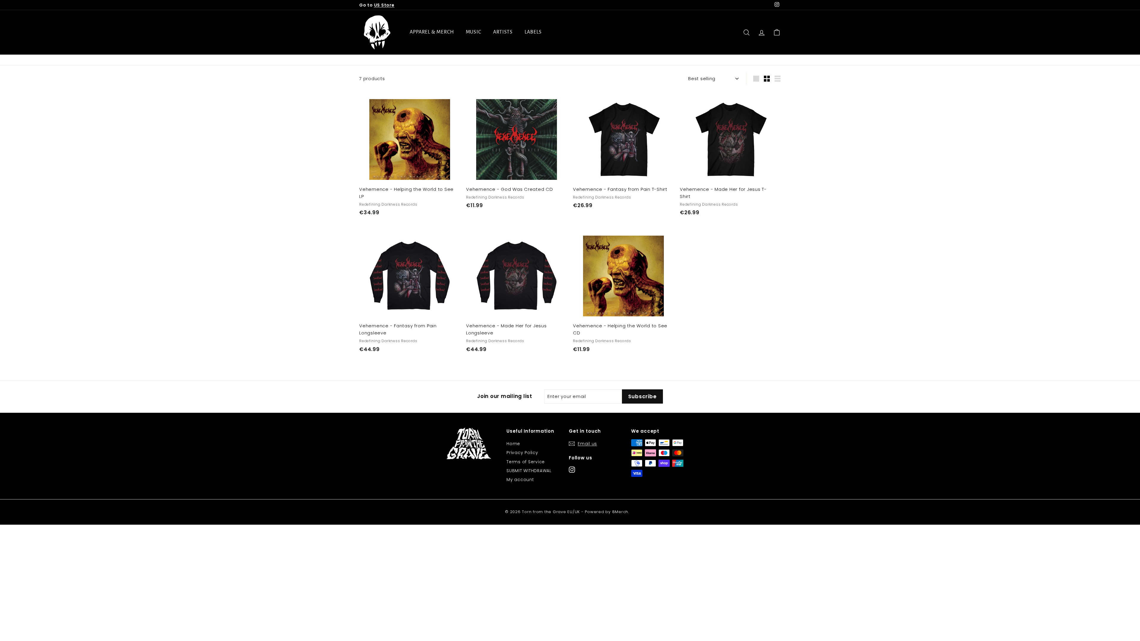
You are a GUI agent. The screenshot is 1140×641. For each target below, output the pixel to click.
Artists (503, 32)
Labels (533, 32)
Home (513, 444)
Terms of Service (525, 462)
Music (474, 32)
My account (520, 480)
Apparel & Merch (432, 32)
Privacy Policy (522, 453)
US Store (384, 5)
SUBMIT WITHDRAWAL (529, 471)
